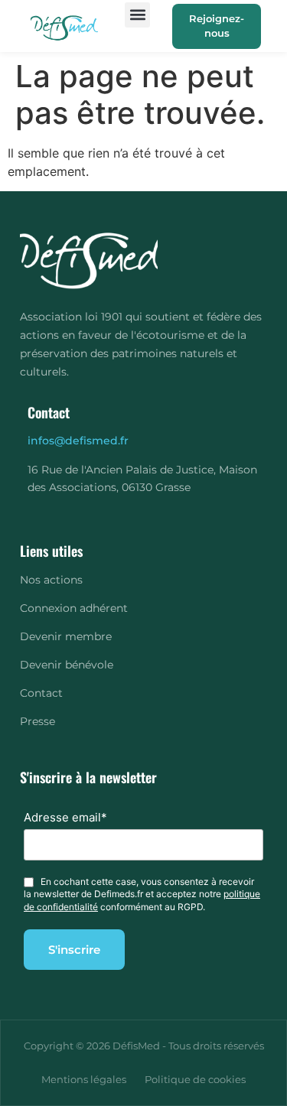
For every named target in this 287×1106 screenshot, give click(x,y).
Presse (37, 721)
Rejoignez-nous (216, 26)
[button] (137, 15)
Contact (41, 693)
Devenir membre (66, 636)
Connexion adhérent (74, 608)
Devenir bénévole (66, 665)
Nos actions (51, 580)
